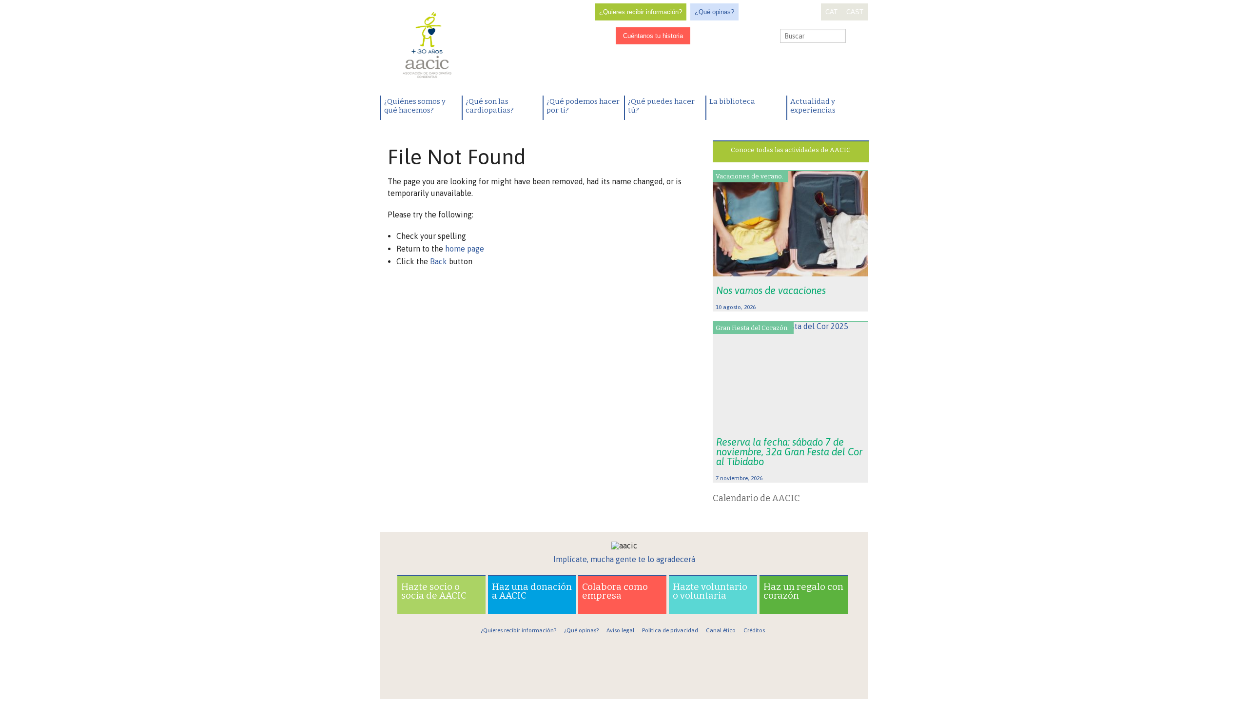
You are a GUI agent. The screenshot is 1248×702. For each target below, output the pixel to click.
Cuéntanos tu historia (653, 35)
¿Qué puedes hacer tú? (661, 106)
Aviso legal (620, 630)
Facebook (704, 36)
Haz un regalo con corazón (803, 591)
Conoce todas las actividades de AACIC (791, 150)
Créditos (754, 630)
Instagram (719, 36)
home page (464, 248)
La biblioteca (732, 101)
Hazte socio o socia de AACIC (434, 591)
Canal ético (721, 630)
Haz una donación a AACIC (532, 591)
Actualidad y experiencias (813, 106)
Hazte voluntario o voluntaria (710, 591)
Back (438, 261)
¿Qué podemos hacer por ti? (583, 106)
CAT (831, 12)
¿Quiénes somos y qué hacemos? (415, 106)
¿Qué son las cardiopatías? (490, 106)
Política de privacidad (670, 630)
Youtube (749, 36)
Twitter (733, 36)
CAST (854, 12)
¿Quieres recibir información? (640, 12)
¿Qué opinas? (714, 12)
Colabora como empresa (615, 591)
